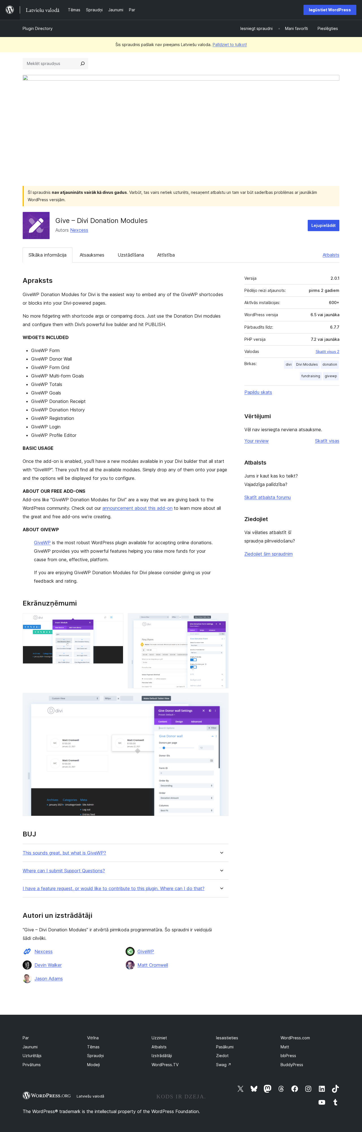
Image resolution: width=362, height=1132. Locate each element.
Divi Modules (307, 364)
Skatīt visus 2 (327, 351)
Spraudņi (95, 1055)
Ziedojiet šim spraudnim (268, 554)
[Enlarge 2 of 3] (221, 621)
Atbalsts (331, 255)
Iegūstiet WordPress (330, 9)
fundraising (310, 376)
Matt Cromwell (152, 965)
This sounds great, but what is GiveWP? (64, 853)
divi (289, 364)
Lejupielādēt (323, 225)
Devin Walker (48, 965)
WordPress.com (295, 1037)
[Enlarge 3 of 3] (221, 700)
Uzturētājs (32, 1055)
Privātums (32, 1064)
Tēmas (93, 1046)
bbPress (288, 1055)
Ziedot (222, 1055)
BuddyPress (292, 1064)
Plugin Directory (38, 28)
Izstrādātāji (162, 1055)
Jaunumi (30, 1046)
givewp (331, 376)
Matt (285, 1046)
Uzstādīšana (131, 255)
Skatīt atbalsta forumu (267, 497)
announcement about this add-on (137, 508)
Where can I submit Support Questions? (64, 870)
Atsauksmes (92, 255)
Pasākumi (225, 1046)
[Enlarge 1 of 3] (115, 621)
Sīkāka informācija (47, 255)
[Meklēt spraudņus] (82, 63)
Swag (223, 1064)
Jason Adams (49, 978)
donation (329, 364)
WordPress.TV (165, 1064)
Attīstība (166, 255)
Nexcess (79, 230)
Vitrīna (93, 1037)
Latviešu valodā (90, 1096)
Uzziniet (159, 1037)
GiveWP (42, 542)
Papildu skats (258, 392)
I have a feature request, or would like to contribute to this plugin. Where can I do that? (113, 888)
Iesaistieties (227, 1037)
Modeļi (93, 1064)
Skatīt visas (327, 441)
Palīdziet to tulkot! (230, 44)
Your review (256, 441)
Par (26, 1037)
